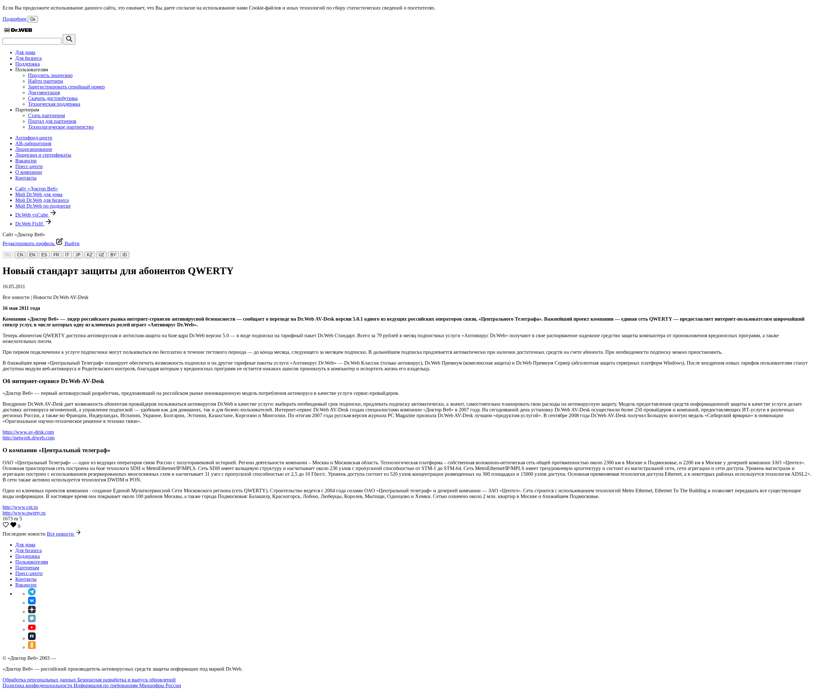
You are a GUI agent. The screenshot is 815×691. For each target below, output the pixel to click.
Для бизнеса (28, 58)
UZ (101, 255)
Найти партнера (45, 81)
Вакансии (26, 160)
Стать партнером (46, 115)
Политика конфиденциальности (38, 685)
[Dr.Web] (18, 31)
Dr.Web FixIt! (30, 223)
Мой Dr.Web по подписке (43, 206)
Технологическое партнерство (61, 127)
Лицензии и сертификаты (43, 155)
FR (56, 255)
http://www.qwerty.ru (24, 513)
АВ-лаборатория (33, 143)
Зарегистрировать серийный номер (66, 86)
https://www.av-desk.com (28, 432)
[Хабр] (32, 620)
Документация (44, 92)
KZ (89, 255)
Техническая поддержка (54, 104)
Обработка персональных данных (40, 679)
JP (78, 255)
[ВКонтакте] (32, 602)
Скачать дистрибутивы (53, 98)
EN (32, 255)
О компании (28, 172)
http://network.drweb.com (28, 437)
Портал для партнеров (52, 121)
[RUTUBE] (32, 638)
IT (67, 255)
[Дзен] (32, 611)
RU (8, 255)
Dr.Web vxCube (32, 214)
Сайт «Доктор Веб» (36, 188)
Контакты (26, 178)
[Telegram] (32, 593)
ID (125, 255)
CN (20, 255)
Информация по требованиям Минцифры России (127, 685)
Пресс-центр (29, 166)
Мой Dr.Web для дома (38, 194)
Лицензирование (33, 149)
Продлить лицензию (50, 75)
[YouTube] (32, 629)
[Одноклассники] (32, 647)
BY (113, 255)
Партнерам (27, 567)
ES (44, 255)
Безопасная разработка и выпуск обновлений (126, 679)
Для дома (25, 52)
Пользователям (31, 562)
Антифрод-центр (33, 137)
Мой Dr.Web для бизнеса (42, 200)
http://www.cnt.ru (20, 507)
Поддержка (27, 64)
